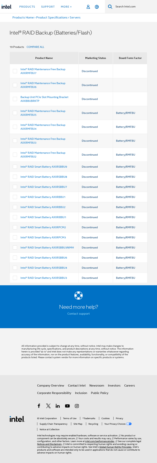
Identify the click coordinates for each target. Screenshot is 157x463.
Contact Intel (77, 385)
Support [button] (48, 6)
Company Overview (50, 385)
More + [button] (66, 6)
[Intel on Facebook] (39, 406)
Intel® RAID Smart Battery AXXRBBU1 (42, 197)
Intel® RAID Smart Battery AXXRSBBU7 (43, 187)
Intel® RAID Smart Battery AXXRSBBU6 (43, 257)
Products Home (23, 17)
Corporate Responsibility (54, 393)
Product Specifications (51, 17)
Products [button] (27, 6)
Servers (75, 17)
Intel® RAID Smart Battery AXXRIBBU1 (43, 217)
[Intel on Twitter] (48, 406)
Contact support (78, 314)
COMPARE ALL (35, 47)
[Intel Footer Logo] (17, 419)
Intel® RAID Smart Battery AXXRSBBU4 (43, 267)
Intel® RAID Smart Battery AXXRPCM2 (43, 227)
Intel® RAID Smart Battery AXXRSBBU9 (43, 166)
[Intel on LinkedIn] (58, 406)
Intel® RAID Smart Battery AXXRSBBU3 (43, 278)
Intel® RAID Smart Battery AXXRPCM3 (43, 237)
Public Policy (99, 393)
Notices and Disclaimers (49, 444)
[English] (97, 6)
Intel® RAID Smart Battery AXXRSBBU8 (43, 176)
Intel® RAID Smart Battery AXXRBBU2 (42, 207)
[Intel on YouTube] (67, 406)
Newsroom (96, 385)
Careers (129, 385)
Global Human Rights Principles (115, 446)
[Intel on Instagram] (77, 406)
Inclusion (81, 393)
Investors (114, 385)
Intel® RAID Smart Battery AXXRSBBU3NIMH (47, 247)
